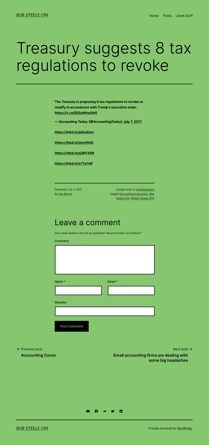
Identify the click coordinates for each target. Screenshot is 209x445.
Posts (167, 16)
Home (154, 16)
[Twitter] (113, 411)
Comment (62, 241)
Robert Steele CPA (142, 198)
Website (60, 302)
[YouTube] (88, 411)
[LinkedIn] (121, 411)
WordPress (184, 428)
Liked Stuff (184, 16)
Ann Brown (65, 193)
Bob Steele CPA (32, 15)
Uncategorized (145, 189)
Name (60, 281)
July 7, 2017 (132, 122)
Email (112, 281)
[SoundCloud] (104, 411)
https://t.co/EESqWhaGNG (76, 113)
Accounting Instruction (134, 193)
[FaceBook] (96, 411)
